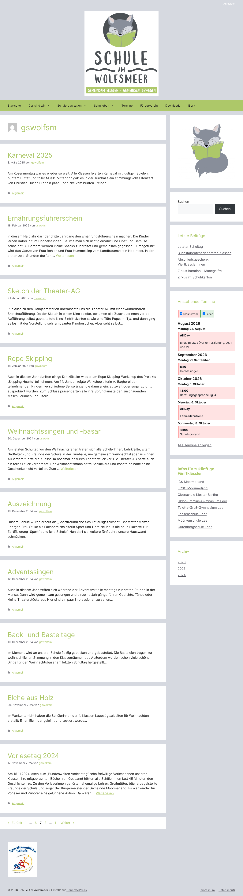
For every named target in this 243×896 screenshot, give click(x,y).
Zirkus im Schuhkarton (195, 277)
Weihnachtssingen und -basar (54, 431)
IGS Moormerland (191, 482)
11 (56, 823)
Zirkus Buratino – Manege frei (200, 271)
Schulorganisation (69, 105)
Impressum (207, 890)
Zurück (15, 823)
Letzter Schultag (190, 246)
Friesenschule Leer (192, 514)
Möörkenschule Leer (193, 520)
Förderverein (149, 105)
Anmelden (229, 3)
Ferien (209, 313)
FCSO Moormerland (193, 488)
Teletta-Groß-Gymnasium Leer (201, 507)
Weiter (67, 823)
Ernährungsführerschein (45, 218)
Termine (127, 105)
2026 (182, 562)
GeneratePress (76, 890)
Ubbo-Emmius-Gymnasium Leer (202, 501)
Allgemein (18, 193)
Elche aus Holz (31, 698)
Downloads (172, 105)
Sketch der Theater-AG (44, 291)
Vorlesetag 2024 (33, 756)
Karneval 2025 (30, 155)
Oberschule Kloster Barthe (198, 495)
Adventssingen (31, 572)
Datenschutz (227, 890)
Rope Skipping (30, 358)
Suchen (183, 202)
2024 (182, 575)
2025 (181, 569)
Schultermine (190, 313)
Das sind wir (36, 105)
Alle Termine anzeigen (194, 445)
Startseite (14, 105)
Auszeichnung (29, 504)
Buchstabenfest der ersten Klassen (204, 253)
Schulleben (101, 105)
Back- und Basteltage (41, 635)
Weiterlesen (65, 256)
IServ (191, 105)
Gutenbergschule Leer (195, 527)
